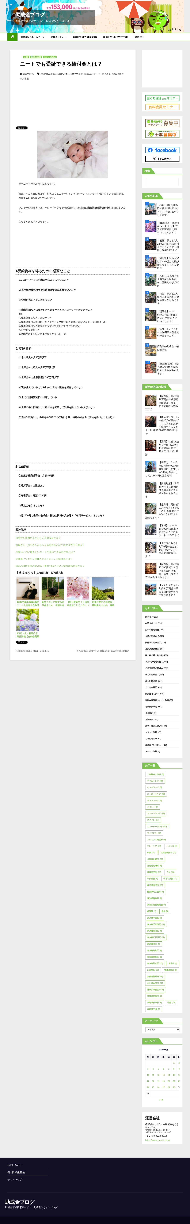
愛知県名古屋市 (155, 892)
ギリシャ (152, 807)
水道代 (172, 963)
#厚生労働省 (77, 74)
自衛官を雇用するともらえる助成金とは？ (38, 538)
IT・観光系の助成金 (154, 655)
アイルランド (155, 781)
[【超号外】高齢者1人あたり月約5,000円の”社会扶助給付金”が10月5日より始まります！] (150, 508)
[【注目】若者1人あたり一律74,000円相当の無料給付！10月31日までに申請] (150, 445)
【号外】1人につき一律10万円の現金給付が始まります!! (168, 332)
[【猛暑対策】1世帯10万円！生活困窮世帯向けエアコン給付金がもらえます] (150, 487)
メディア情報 (151, 751)
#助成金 (53, 74)
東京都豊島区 (154, 957)
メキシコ (171, 846)
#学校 (26, 78)
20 (164, 1081)
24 (148, 1087)
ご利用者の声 (151, 738)
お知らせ (149, 719)
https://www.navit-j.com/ (157, 1140)
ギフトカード (154, 800)
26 (158, 1087)
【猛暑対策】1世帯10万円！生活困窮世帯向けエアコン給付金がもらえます (162, 490)
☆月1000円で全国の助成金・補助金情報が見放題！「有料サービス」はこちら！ (62, 515)
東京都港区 (153, 944)
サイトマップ (14, 1179)
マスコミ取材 (151, 732)
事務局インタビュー (154, 745)
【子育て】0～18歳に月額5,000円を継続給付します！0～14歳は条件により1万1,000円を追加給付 (162, 469)
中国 (151, 852)
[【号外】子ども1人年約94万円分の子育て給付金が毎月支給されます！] (150, 589)
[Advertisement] (72, 98)
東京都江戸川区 (156, 937)
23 (179, 1081)
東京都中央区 (154, 918)
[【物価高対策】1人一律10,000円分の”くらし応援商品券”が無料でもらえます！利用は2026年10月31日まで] (150, 421)
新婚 (165, 911)
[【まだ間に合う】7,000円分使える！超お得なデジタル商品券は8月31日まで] (150, 547)
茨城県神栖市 (154, 996)
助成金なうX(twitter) (116, 37)
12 (158, 1075)
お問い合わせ (14, 1165)
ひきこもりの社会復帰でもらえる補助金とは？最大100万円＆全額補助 (102, 651)
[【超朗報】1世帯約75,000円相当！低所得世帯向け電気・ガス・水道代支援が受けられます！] (150, 568)
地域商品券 (154, 872)
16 (179, 1075)
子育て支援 (170, 879)
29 (174, 1087)
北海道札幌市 (155, 859)
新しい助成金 (151, 674)
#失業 (86, 74)
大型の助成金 (151, 636)
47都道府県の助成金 (154, 668)
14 (169, 1075)
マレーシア (154, 846)
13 (164, 1075)
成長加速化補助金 (156, 905)
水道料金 (153, 970)
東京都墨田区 (154, 931)
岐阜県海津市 (155, 885)
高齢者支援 (153, 1009)
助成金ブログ (30, 14)
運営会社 (139, 37)
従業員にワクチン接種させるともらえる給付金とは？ (44, 559)
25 (153, 1087)
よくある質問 (151, 687)
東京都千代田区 (156, 924)
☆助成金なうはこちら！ (32, 505)
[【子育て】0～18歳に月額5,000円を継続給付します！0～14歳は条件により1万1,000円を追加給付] (150, 466)
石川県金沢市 (155, 983)
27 (164, 1087)
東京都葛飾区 (154, 950)
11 (153, 1075)
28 (169, 1087)
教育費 (151, 911)
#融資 (114, 74)
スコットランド (156, 813)
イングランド (154, 787)
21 (169, 1081)
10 (148, 1075)
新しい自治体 (151, 681)
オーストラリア (156, 794)
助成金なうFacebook (85, 37)
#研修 (107, 74)
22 (174, 1081)
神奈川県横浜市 (155, 989)
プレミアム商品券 (156, 839)
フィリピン (154, 833)
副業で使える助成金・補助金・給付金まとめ (33, 651)
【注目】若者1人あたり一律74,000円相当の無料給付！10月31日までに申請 (162, 448)
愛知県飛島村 (154, 898)
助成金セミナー (58, 37)
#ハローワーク (97, 74)
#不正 (67, 74)
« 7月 (161, 1100)
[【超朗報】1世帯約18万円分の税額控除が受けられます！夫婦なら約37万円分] (150, 400)
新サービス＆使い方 (154, 726)
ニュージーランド (157, 826)
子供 (170, 872)
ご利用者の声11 (155, 774)
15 (174, 1075)
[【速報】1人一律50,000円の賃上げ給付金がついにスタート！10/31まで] (150, 529)
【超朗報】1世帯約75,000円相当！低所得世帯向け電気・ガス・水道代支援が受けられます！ (162, 571)
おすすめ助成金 (152, 630)
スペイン (153, 820)
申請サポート (151, 623)
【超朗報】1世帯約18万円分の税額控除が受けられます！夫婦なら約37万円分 (162, 403)
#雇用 (60, 74)
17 (148, 1081)
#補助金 (44, 74)
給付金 (26, 57)
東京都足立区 (155, 963)
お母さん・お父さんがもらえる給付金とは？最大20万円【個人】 (50, 545)
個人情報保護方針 (17, 1172)
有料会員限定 (151, 706)
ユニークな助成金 (50, 57)
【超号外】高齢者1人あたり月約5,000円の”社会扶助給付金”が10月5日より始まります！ (162, 511)
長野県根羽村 (154, 1002)
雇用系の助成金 (36, 57)
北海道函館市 (168, 852)
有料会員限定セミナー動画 (157, 700)
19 (158, 1081)
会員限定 (149, 713)
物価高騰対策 (155, 976)
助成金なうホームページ (33, 37)
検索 (147, 171)
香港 (171, 1002)
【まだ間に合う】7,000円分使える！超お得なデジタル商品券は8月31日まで (162, 550)
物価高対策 (170, 970)
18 (153, 1081)
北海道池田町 (154, 866)
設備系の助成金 (152, 642)
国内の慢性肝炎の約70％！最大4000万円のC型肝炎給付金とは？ (50, 566)
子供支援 (152, 879)
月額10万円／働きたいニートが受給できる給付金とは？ (45, 552)
